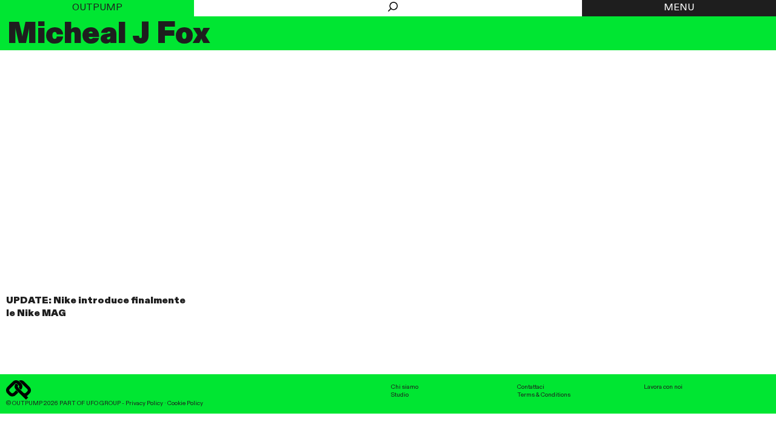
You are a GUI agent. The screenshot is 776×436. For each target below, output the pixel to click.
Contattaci (530, 387)
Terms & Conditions (543, 395)
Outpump (97, 8)
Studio (400, 395)
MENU (679, 8)
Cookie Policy (185, 403)
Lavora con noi (663, 387)
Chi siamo (404, 387)
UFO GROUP (103, 403)
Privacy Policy (144, 403)
